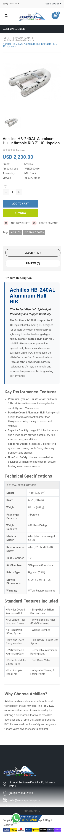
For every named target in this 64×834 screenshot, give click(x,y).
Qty (5, 186)
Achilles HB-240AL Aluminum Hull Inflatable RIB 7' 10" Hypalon (30, 45)
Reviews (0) (33, 263)
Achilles (15, 232)
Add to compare (48, 223)
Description (33, 252)
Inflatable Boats (21, 38)
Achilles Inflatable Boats (17, 40)
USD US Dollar (53, 3)
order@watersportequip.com (25, 800)
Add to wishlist (20, 223)
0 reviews (20, 150)
